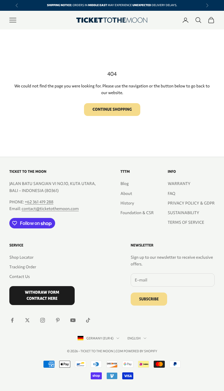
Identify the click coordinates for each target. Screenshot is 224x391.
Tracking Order (22, 267)
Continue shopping (112, 109)
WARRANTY (179, 183)
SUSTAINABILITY (183, 212)
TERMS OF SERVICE (186, 222)
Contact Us (19, 276)
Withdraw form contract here (42, 295)
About (126, 193)
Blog (124, 183)
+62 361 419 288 (39, 202)
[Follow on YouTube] (73, 320)
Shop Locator (21, 257)
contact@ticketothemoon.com (50, 208)
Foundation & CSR (137, 212)
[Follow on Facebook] (12, 320)
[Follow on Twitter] (27, 320)
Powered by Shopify (140, 351)
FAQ (171, 193)
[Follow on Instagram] (43, 320)
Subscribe (149, 299)
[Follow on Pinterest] (58, 320)
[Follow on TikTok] (88, 320)
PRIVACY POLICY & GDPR (191, 203)
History (127, 203)
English (134, 338)
